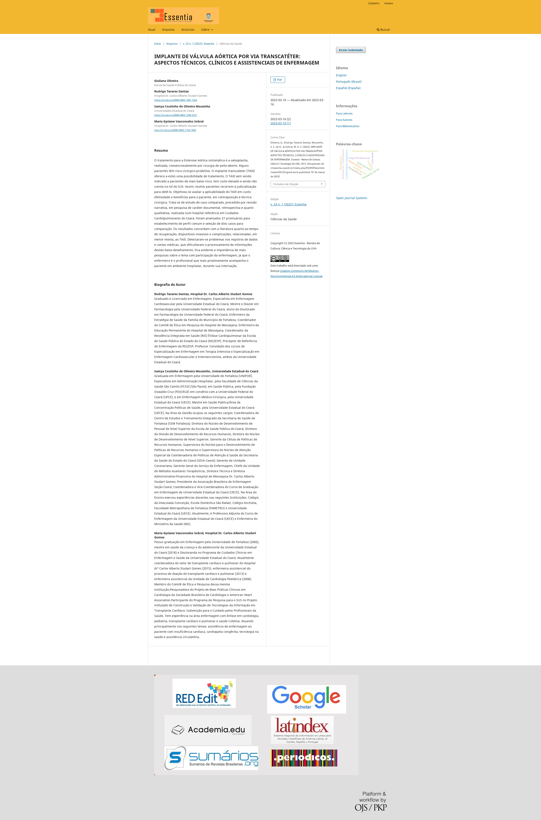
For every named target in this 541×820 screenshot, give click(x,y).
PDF (279, 80)
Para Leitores (344, 113)
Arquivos (168, 30)
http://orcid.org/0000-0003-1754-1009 (175, 130)
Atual (151, 30)
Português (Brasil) (349, 82)
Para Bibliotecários (347, 126)
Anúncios (187, 30)
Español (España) (348, 88)
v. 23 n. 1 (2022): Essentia (198, 43)
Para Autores (344, 120)
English (341, 75)
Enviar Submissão (351, 50)
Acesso (388, 3)
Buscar (385, 30)
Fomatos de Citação (285, 184)
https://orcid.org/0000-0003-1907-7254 (175, 100)
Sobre (205, 30)
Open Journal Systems (351, 198)
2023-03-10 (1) (280, 123)
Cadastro (374, 3)
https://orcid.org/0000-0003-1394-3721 (175, 115)
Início (157, 43)
